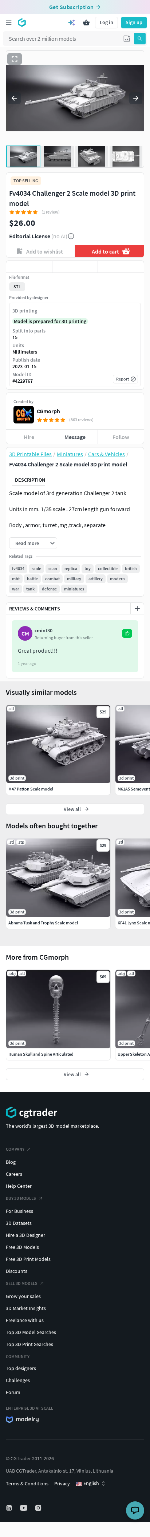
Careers (14, 1174)
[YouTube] (24, 1508)
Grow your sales (23, 1296)
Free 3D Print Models (28, 1259)
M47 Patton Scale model (30, 789)
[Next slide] (135, 98)
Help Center (19, 1186)
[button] (127, 38)
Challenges (18, 1380)
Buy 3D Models (21, 1198)
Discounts (16, 1271)
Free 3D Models (22, 1247)
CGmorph (48, 411)
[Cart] (86, 22)
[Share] (121, 266)
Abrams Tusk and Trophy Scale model (43, 922)
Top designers (21, 1368)
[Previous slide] (14, 98)
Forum (13, 1392)
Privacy (62, 1483)
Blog (11, 1162)
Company (15, 1149)
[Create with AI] (72, 22)
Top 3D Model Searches (31, 1332)
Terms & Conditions (27, 1483)
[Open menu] (9, 22)
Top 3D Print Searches (29, 1344)
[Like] (29, 266)
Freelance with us (25, 1320)
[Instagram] (38, 1508)
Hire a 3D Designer (25, 1235)
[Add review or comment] (137, 608)
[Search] (140, 38)
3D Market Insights (26, 1308)
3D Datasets (19, 1223)
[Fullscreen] (14, 59)
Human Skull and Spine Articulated (41, 1054)
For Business (19, 1211)
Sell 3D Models (22, 1283)
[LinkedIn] (9, 1508)
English (87, 1483)
